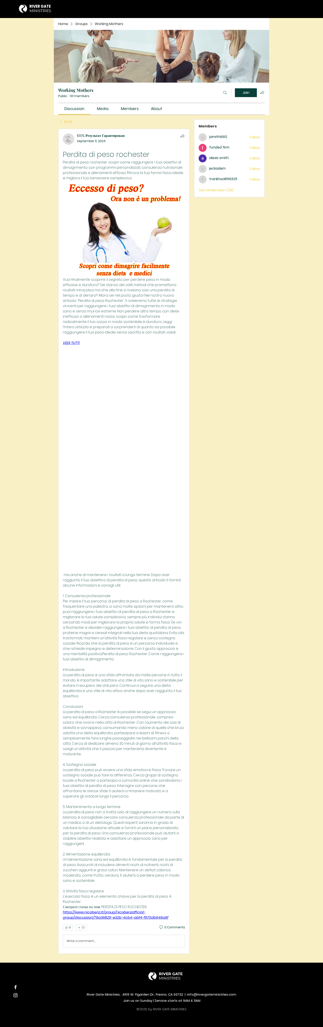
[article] (124, 541)
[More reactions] (81, 927)
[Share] (182, 136)
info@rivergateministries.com (211, 994)
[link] (74, 108)
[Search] (225, 92)
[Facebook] (15, 987)
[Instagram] (15, 995)
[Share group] (262, 92)
